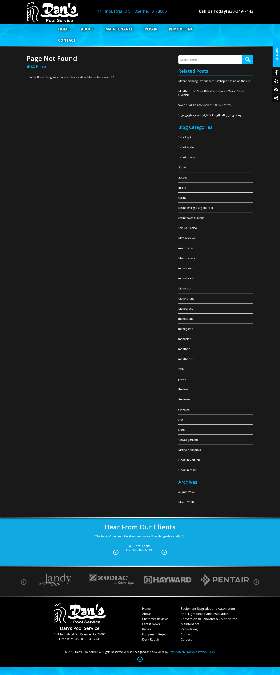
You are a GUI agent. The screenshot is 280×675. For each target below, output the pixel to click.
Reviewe (184, 399)
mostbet (184, 349)
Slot (180, 419)
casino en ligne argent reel (195, 208)
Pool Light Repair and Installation (205, 614)
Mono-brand (186, 298)
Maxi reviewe (187, 238)
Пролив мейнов (189, 460)
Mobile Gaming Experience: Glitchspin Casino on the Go (214, 81)
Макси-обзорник (189, 450)
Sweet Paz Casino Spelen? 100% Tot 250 (205, 105)
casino (182, 197)
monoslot (184, 339)
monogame (185, 329)
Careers (186, 639)
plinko (182, 379)
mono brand (186, 278)
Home (64, 29)
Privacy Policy (206, 652)
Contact (67, 40)
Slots (181, 429)
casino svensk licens (191, 218)
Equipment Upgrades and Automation (208, 608)
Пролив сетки (187, 470)
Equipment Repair (155, 634)
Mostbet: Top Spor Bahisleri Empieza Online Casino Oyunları (211, 93)
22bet (182, 167)
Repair (151, 29)
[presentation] (23, 582)
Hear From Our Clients (140, 527)
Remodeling (181, 29)
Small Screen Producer (183, 652)
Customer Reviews (155, 619)
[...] (49, 536)
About (87, 29)
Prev (115, 552)
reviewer (184, 409)
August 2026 (186, 492)
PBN (181, 369)
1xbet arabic (186, 147)
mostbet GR (186, 359)
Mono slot (184, 288)
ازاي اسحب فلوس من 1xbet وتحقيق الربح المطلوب (209, 115)
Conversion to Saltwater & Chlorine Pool (209, 619)
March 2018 (186, 502)
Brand (182, 187)
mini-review (186, 248)
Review (183, 389)
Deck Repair (150, 639)
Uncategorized (188, 439)
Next (164, 552)
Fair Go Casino (187, 228)
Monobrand (185, 308)
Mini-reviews (186, 258)
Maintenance (119, 29)
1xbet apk (184, 137)
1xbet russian (187, 157)
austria (182, 177)
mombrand (185, 268)
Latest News (151, 624)
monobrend (186, 318)
